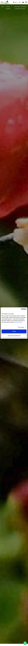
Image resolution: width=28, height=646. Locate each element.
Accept (14, 331)
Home (2, 6)
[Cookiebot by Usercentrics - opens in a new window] (21, 309)
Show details (21, 327)
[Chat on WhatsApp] (25, 643)
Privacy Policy (18, 322)
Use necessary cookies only (14, 335)
